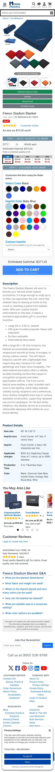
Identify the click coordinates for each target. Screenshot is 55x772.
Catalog (7, 725)
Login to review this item (15, 541)
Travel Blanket (32, 512)
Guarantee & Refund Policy (41, 693)
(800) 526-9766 (35, 655)
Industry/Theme (11, 719)
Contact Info (9, 678)
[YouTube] (44, 669)
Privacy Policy (37, 681)
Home (5, 18)
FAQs (32, 701)
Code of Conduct (38, 698)
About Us (34, 678)
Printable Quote (27, 106)
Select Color (17, 183)
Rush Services (37, 719)
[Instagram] (31, 669)
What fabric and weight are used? (24, 583)
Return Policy (10, 691)
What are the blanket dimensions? (24, 577)
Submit (47, 645)
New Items (35, 725)
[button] (4, 5)
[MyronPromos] (14, 4)
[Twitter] (10, 669)
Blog (5, 709)
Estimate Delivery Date (27, 92)
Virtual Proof (27, 101)
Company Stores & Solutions (14, 714)
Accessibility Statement (14, 696)
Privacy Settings (40, 685)
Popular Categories (14, 13)
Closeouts (35, 709)
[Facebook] (17, 669)
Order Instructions (12, 688)
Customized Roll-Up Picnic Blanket (12, 513)
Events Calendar (11, 722)
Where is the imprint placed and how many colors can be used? (25, 591)
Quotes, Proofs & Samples (14, 683)
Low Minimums (16, 18)
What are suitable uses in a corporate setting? (25, 606)
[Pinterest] (24, 669)
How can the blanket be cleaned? (24, 598)
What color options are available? (24, 613)
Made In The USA (38, 713)
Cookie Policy (37, 688)
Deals (32, 722)
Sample (27, 96)
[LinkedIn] (37, 669)
